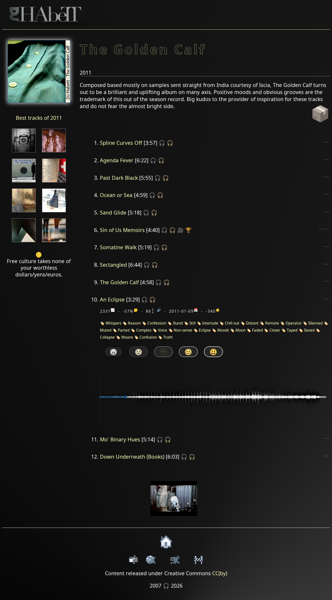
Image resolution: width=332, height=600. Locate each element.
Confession (156, 323)
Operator (294, 323)
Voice (162, 330)
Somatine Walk (118, 247)
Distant (252, 323)
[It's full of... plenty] (54, 242)
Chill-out (232, 323)
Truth (168, 337)
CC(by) (219, 573)
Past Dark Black (119, 177)
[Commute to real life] (23, 182)
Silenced (315, 323)
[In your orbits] (23, 212)
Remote (272, 323)
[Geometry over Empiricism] (54, 212)
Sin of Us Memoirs (122, 229)
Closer (274, 330)
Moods (223, 330)
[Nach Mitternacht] (54, 152)
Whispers (113, 323)
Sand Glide (113, 212)
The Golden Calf (119, 282)
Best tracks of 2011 (39, 117)
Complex (143, 330)
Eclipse (205, 330)
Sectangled (113, 264)
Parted (124, 330)
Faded (257, 330)
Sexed (309, 330)
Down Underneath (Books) (132, 456)
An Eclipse (112, 299)
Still (192, 323)
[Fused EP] (23, 152)
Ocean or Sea (116, 194)
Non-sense (183, 330)
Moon (240, 330)
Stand (178, 323)
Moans (127, 337)
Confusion (148, 337)
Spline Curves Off (121, 142)
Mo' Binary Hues (120, 439)
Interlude (210, 323)
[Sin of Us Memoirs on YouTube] (173, 519)
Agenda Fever (116, 160)
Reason (134, 323)
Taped (292, 330)
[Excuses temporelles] (23, 242)
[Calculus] (54, 182)
